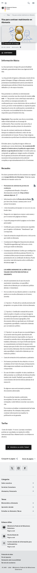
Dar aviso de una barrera (8, 563)
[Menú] (33, 3)
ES (6, 3)
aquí (12, 262)
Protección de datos (7, 554)
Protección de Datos (24, 199)
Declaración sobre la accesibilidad (11, 560)
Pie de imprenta (6, 557)
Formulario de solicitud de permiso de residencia (16, 187)
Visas (8, 15)
